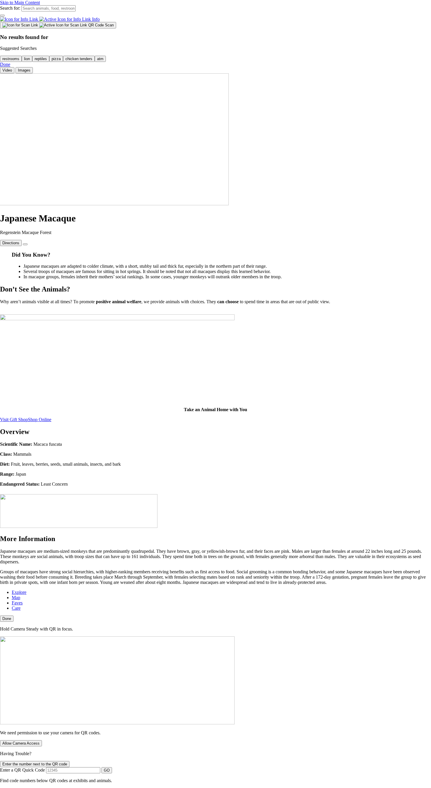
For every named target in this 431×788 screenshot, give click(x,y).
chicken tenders (78, 59)
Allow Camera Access (21, 743)
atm (100, 59)
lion (27, 59)
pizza (56, 59)
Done (5, 64)
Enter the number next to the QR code (34, 764)
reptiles (41, 59)
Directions (10, 243)
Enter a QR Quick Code (22, 769)
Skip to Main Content (20, 2)
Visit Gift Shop (14, 419)
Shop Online (39, 419)
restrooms (10, 59)
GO (107, 770)
